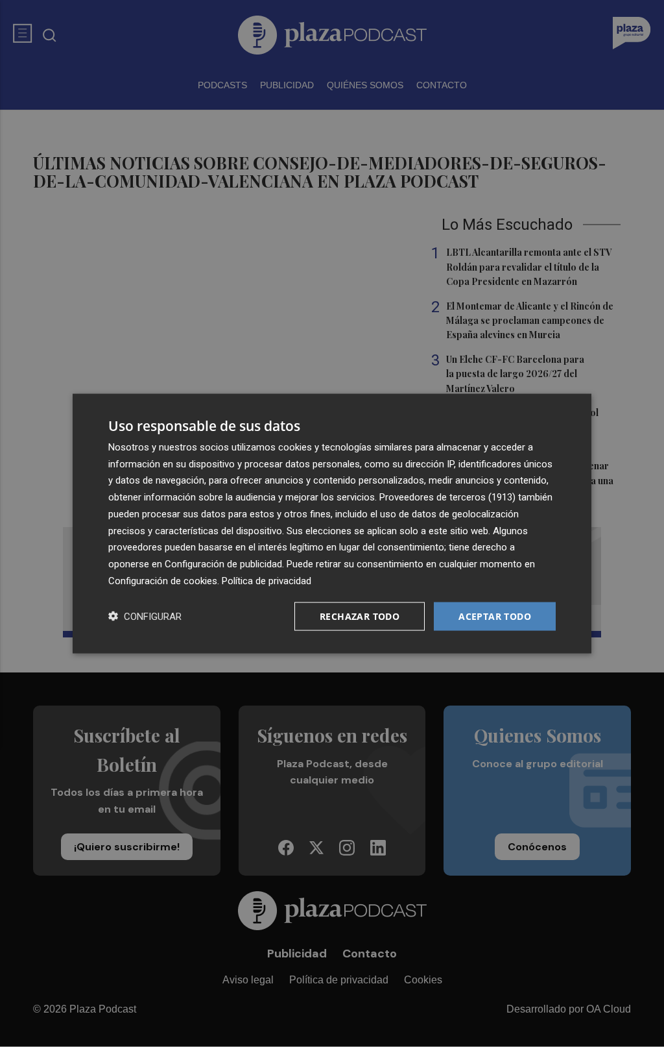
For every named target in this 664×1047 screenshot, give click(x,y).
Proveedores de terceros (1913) (447, 497)
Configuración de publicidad (223, 564)
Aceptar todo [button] (494, 616)
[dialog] (332, 523)
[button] (145, 616)
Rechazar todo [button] (359, 616)
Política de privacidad (266, 580)
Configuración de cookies (162, 580)
